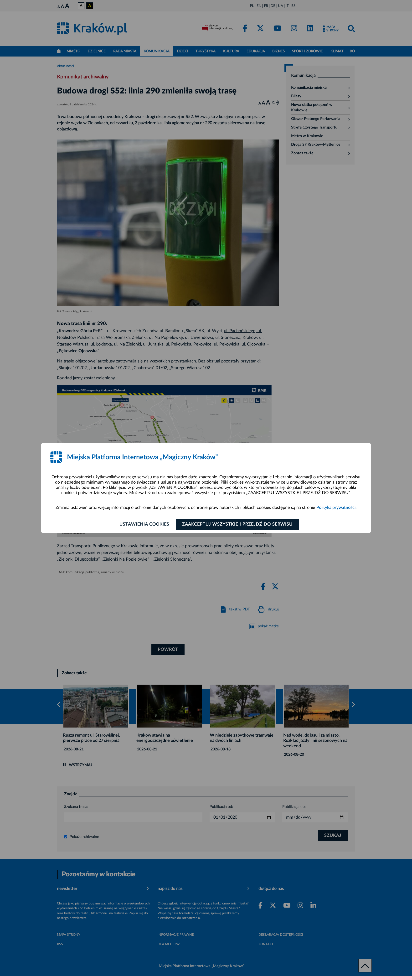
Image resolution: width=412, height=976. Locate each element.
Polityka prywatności (335, 508)
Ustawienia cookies (144, 524)
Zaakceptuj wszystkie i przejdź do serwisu (237, 524)
